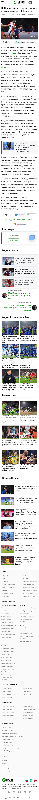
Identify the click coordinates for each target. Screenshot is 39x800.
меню (2, 4)
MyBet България (28, 718)
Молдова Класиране (7, 666)
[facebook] (9, 792)
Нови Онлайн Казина (8, 742)
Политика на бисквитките (9, 772)
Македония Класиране (8, 663)
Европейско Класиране (27, 614)
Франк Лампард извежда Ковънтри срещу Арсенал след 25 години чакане (24, 260)
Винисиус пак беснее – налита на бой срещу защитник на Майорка (28, 442)
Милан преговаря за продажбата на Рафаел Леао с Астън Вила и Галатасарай (26, 512)
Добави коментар (31, 42)
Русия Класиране (6, 631)
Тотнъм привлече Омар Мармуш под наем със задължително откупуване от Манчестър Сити (26, 524)
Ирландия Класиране (7, 651)
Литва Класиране (6, 660)
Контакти (4, 760)
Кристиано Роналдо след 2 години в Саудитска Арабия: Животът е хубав (9, 468)
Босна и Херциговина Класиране (26, 637)
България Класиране (7, 608)
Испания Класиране (7, 616)
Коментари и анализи (29, 596)
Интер (3, 67)
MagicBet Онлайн (8, 712)
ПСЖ (17, 96)
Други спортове (28, 593)
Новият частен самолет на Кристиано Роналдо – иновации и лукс (28, 419)
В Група (5, 581)
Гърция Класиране (25, 641)
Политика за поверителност (10, 766)
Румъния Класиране (7, 675)
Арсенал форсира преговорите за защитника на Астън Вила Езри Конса (25, 271)
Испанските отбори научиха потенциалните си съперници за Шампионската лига (26, 537)
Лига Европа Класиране (27, 611)
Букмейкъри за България (9, 733)
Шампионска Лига (14, 14)
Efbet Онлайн (7, 691)
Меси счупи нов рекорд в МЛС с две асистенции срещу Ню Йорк (10, 443)
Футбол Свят (27, 576)
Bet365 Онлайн (7, 697)
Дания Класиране (6, 646)
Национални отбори (9, 584)
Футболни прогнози (8, 745)
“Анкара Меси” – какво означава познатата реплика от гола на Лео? (10, 419)
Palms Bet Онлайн (8, 694)
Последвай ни (21, 42)
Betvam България (8, 706)
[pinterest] (30, 792)
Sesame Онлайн (27, 688)
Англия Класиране (6, 611)
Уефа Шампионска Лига (30, 581)
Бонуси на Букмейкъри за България (13, 736)
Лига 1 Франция (28, 579)
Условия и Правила (7, 769)
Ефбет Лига (6, 576)
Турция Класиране (6, 637)
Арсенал (11, 53)
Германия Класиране (7, 614)
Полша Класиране (6, 672)
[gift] (30, 2)
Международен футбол (30, 590)
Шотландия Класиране (8, 628)
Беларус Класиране (26, 633)
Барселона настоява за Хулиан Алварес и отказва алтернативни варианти (25, 548)
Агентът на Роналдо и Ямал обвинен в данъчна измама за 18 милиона (17, 307)
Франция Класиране (7, 622)
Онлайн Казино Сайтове (9, 739)
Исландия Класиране (7, 648)
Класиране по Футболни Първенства (13, 748)
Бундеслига (7, 596)
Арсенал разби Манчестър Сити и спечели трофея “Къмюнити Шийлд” (25, 282)
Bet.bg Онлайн (27, 694)
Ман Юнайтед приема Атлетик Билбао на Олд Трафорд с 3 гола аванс (21, 295)
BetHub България (8, 715)
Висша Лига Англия (9, 587)
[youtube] (14, 792)
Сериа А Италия (8, 593)
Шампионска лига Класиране (28, 608)
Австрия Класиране (26, 628)
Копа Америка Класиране (27, 616)
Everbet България (28, 706)
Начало (4, 14)
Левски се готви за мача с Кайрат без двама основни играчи (28, 338)
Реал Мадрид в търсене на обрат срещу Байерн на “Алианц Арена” (26, 387)
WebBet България (28, 715)
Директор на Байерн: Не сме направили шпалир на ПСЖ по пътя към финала (10, 387)
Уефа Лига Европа (28, 584)
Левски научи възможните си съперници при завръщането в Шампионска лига (26, 363)
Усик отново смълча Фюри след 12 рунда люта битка (27, 467)
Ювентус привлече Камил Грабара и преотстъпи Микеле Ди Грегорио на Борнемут (25, 560)
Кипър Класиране (6, 654)
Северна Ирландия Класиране (6, 678)
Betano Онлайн (7, 688)
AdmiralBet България (29, 709)
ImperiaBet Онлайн (28, 712)
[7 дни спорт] (19, 2)
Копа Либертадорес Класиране (26, 620)
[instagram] (19, 792)
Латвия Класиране (6, 657)
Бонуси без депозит (8, 730)
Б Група (5, 579)
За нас (4, 763)
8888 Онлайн (27, 691)
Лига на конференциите (30, 587)
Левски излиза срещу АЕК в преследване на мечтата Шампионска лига (10, 339)
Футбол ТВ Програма (8, 751)
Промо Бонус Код (7, 727)
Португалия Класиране (8, 634)
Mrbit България (7, 709)
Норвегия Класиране (7, 669)
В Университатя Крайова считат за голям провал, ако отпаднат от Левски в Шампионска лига (10, 363)
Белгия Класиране (25, 631)
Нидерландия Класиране (8, 625)
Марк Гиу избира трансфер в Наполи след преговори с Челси (26, 488)
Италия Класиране (6, 619)
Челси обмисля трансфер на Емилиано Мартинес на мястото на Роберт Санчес (26, 500)
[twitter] (25, 792)
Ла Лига (5, 590)
